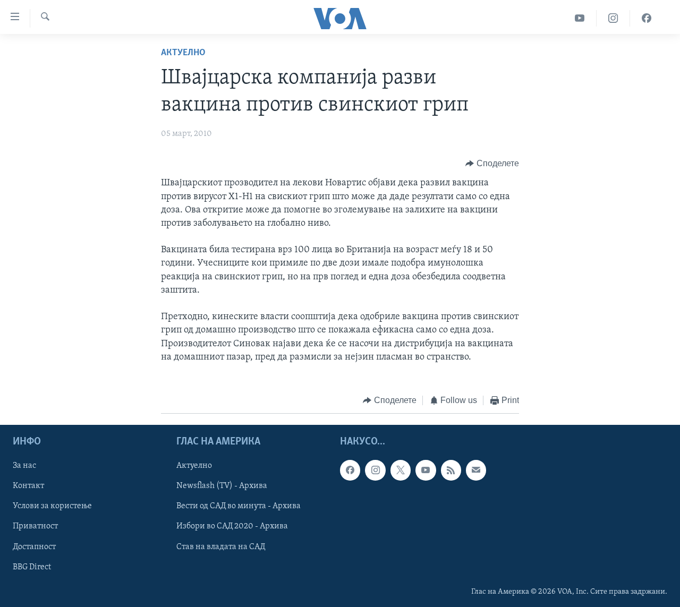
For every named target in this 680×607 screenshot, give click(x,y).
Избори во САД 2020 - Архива (232, 526)
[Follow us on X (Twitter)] (400, 470)
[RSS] (451, 470)
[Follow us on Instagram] (375, 470)
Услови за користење (52, 506)
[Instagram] (613, 18)
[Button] (492, 163)
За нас (24, 465)
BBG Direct (32, 566)
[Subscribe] (476, 470)
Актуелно (183, 53)
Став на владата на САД (220, 546)
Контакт (28, 486)
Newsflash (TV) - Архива (221, 486)
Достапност (34, 546)
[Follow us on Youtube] (425, 470)
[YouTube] (580, 18)
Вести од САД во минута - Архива (238, 506)
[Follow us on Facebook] (350, 470)
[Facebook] (646, 18)
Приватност (35, 526)
